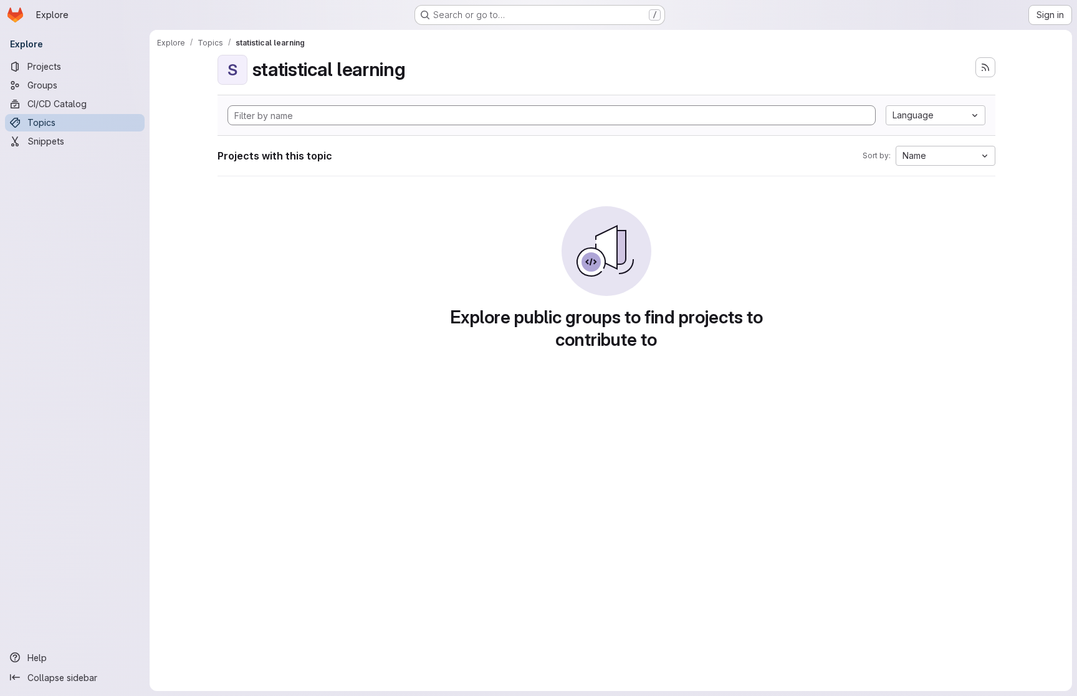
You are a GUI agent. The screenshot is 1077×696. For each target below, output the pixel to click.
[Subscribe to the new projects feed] (985, 67)
